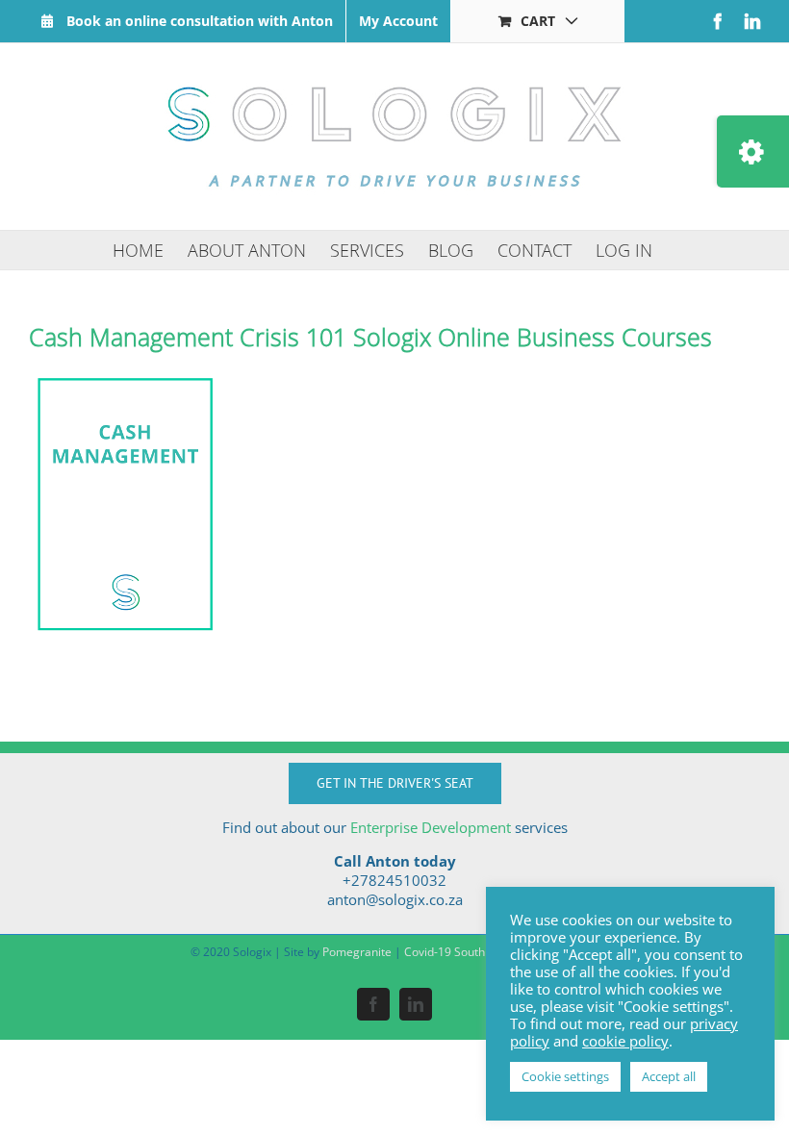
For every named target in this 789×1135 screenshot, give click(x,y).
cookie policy (625, 1040)
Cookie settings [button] (565, 1076)
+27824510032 (394, 880)
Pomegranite (357, 952)
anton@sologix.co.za (395, 899)
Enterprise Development (430, 827)
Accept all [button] (669, 1076)
